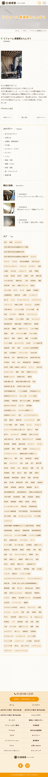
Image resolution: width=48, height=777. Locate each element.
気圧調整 (29, 405)
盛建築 (26, 602)
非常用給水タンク (35, 391)
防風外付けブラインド (10, 396)
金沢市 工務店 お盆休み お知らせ (15, 367)
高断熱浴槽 (26, 530)
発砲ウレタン (38, 545)
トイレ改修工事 (37, 343)
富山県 (13, 276)
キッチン (8, 153)
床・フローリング (11, 171)
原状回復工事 (27, 362)
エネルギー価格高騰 (10, 511)
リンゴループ (33, 295)
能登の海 (18, 420)
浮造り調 (23, 506)
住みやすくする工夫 (10, 405)
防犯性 (27, 501)
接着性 (22, 549)
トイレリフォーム (32, 314)
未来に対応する (8, 439)
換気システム (29, 559)
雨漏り (6, 333)
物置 (32, 626)
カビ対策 (29, 641)
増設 (13, 588)
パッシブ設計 (33, 396)
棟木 (13, 473)
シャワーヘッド (19, 641)
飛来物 (14, 444)
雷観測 (33, 482)
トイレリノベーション (21, 650)
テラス (15, 290)
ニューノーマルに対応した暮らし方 (14, 429)
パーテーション (36, 646)
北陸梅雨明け (8, 295)
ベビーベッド (8, 304)
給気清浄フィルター (10, 415)
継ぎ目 (23, 477)
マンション (7, 612)
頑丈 (21, 458)
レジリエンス (15, 434)
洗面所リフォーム (32, 372)
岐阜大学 (21, 487)
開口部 (6, 501)
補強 (29, 477)
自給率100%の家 (35, 357)
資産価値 (23, 434)
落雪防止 (6, 622)
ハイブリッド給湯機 (35, 535)
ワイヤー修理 (8, 425)
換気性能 (14, 401)
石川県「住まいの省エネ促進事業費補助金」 (25, 583)
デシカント (31, 444)
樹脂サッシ (13, 559)
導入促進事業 (37, 598)
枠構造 (21, 501)
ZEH (13, 357)
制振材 (21, 559)
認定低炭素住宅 (21, 492)
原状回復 (26, 569)
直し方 (6, 300)
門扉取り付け (28, 324)
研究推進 (13, 487)
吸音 (40, 549)
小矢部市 (36, 304)
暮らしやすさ (25, 646)
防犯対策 (20, 622)
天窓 (12, 333)
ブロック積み (33, 333)
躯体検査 (6, 477)
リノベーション (16, 602)
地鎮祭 (29, 290)
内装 (26, 622)
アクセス (14, 261)
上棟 (37, 468)
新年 (13, 348)
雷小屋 (11, 482)
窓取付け (14, 574)
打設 (21, 463)
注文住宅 (6, 602)
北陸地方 (40, 482)
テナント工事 (8, 641)
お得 (13, 285)
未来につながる (33, 434)
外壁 (32, 276)
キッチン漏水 (8, 545)
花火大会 (39, 367)
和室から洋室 (18, 304)
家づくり (17, 631)
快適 (5, 420)
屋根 (39, 280)
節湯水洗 (17, 530)
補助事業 (29, 487)
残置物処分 (36, 362)
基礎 (32, 468)
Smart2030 (34, 353)
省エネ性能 (7, 516)
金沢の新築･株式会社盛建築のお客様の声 (16, 256)
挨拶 (39, 266)
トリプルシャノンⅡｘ (10, 453)
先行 (32, 463)
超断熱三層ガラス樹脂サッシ (28, 453)
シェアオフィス (20, 636)
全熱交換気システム (10, 410)
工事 (26, 280)
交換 (30, 271)
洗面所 (34, 612)
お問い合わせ (35, 261)
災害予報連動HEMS (9, 391)
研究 (26, 482)
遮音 (34, 549)
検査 (5, 482)
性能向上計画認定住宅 (35, 492)
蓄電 (18, 449)
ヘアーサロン (24, 540)
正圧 (20, 415)
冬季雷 (6, 487)
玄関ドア (6, 338)
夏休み (11, 420)
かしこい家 (23, 396)
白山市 (28, 343)
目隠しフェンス (23, 626)
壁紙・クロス (9, 164)
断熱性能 (14, 549)
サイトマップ (36, 750)
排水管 (13, 468)
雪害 (18, 348)
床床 (28, 612)
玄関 (16, 425)
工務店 (26, 276)
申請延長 (30, 497)
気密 (5, 559)
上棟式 (24, 295)
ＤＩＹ (32, 540)
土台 (18, 468)
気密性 (29, 549)
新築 (11, 242)
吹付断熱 (29, 545)
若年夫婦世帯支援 (35, 511)
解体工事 (38, 276)
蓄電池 (30, 377)
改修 (14, 516)
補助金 (14, 598)
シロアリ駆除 (34, 329)
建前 (25, 473)
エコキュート (22, 271)
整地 (13, 338)
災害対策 (33, 631)
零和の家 (6, 357)
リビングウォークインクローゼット (14, 578)
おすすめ (13, 271)
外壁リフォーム (23, 329)
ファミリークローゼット (34, 578)
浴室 (22, 612)
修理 (38, 420)
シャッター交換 (19, 309)
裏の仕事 (35, 477)
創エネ (6, 434)
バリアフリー (8, 521)
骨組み (37, 473)
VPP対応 (6, 362)
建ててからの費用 (25, 401)
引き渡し (39, 569)
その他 (7, 145)
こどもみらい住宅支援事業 (30, 348)
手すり (6, 617)
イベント (31, 367)
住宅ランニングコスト (16, 593)
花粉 (5, 353)
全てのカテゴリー (11, 134)
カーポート (32, 266)
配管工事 (38, 463)
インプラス (13, 314)
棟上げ (19, 473)
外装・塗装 (9, 168)
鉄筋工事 (6, 583)
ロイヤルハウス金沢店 (10, 607)
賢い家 (18, 439)
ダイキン (39, 444)
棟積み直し (19, 280)
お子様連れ (13, 353)
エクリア (21, 405)
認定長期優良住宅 (9, 492)
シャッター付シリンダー (11, 506)
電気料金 (36, 593)
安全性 (34, 501)
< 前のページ (7, 117)
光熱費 (25, 449)
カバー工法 (13, 626)
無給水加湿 (22, 444)
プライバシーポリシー (10, 266)
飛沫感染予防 (8, 324)
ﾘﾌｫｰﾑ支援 (37, 516)
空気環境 (6, 401)
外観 (37, 626)
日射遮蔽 (38, 439)
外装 (32, 622)
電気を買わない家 (22, 357)
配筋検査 (6, 588)
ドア (13, 622)
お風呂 (6, 271)
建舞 (30, 473)
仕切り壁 (36, 641)
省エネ (36, 487)
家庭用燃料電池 (36, 530)
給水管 (6, 468)
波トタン (20, 588)
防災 (34, 381)
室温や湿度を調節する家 (23, 381)
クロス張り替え (8, 280)
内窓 (5, 314)
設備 (26, 463)
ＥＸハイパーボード (20, 554)
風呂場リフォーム (9, 377)
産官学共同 (19, 482)
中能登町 (35, 290)
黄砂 (37, 559)
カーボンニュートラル (25, 516)
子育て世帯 (7, 497)
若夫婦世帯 (16, 497)
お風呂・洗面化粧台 (12, 141)
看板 (37, 622)
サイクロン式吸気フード (26, 410)
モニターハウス (8, 372)
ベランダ (6, 574)
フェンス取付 (20, 319)
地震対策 (25, 631)
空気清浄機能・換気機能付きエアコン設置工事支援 (19, 525)
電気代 (38, 588)
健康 (36, 429)
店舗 (33, 569)
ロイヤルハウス (8, 636)
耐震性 (31, 554)
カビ (11, 554)
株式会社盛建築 (24, 261)
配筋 (5, 463)
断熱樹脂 (13, 501)
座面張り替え (13, 540)
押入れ (17, 646)
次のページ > (41, 117)
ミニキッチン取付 (25, 574)
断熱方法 (6, 549)
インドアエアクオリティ (31, 415)
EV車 (13, 362)
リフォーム (23, 266)
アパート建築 (8, 343)
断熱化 (38, 497)
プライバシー (8, 650)
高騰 (5, 593)
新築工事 (8, 175)
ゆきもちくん (38, 617)
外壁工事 (6, 285)
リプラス (6, 598)
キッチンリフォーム (23, 300)
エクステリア (8, 631)
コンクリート (13, 463)
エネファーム (8, 535)
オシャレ (29, 425)
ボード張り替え (19, 545)
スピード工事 (8, 646)
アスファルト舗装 (21, 333)
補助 (24, 497)
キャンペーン (31, 607)
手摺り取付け (8, 309)
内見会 (32, 285)
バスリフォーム (36, 300)
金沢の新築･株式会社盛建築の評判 (14, 252)
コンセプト (18, 242)
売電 (13, 449)
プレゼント (38, 425)
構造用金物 (15, 477)
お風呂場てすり (31, 564)
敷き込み (25, 468)
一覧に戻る (24, 117)
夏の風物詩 (36, 401)
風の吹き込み (29, 588)
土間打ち (20, 338)
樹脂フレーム (8, 458)
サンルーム (28, 304)
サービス (33, 256)
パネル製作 (34, 338)
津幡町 (14, 329)
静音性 (13, 564)
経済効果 (6, 449)
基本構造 (6, 473)
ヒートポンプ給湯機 (20, 535)
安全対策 (13, 617)
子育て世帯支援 (23, 511)
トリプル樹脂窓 (22, 391)
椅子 (5, 540)
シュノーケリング (29, 420)
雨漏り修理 (18, 324)
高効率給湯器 (8, 530)
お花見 (6, 276)
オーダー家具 (30, 309)
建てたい (30, 429)
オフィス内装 (31, 636)
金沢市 (19, 276)
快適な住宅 (28, 593)
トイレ (7, 156)
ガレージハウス (19, 343)
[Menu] (44, 2)
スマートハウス (23, 353)
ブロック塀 (7, 290)
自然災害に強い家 (9, 386)
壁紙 (39, 607)
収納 (40, 612)
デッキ (22, 290)
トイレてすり (8, 569)
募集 (17, 372)
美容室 (22, 425)
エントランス (35, 319)
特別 (22, 372)
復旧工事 (6, 329)
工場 (5, 626)
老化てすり (18, 569)
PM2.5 (6, 564)
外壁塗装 (33, 280)
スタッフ (6, 261)
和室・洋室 (9, 160)
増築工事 (21, 314)
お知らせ (8, 138)
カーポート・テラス (12, 149)
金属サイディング (22, 285)
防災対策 (6, 444)
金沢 (5, 242)
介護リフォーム (23, 617)
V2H (19, 362)
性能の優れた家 (8, 381)
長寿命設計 (28, 458)
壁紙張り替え (21, 377)
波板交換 (6, 348)
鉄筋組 (36, 458)
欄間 (26, 338)
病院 (27, 319)
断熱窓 (38, 525)
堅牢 (16, 458)
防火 (37, 554)
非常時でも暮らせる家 (23, 386)
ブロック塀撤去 (8, 319)
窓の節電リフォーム (24, 598)
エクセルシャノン (34, 449)
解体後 (36, 324)
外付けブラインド (28, 439)
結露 (5, 554)
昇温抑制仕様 (33, 506)
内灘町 (36, 271)
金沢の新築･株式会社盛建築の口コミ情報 (16, 247)
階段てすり (20, 564)
